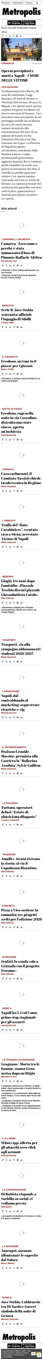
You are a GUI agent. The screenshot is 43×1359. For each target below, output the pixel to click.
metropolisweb (8, 435)
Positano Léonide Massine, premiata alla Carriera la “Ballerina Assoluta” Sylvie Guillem (20, 758)
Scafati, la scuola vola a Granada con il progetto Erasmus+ (20, 966)
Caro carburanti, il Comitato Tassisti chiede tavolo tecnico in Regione (21, 478)
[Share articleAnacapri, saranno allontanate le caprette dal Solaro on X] (6, 1268)
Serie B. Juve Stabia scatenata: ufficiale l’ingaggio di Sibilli (17, 314)
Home (4, 28)
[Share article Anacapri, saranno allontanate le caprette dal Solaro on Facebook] (3, 1268)
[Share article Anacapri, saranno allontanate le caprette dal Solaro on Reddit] (21, 1268)
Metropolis (6, 1207)
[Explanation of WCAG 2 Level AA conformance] (36, 1355)
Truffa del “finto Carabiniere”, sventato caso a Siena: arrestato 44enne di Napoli (19, 531)
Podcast (32, 28)
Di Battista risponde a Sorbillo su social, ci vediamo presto (18, 1198)
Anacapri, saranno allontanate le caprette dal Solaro (19, 1255)
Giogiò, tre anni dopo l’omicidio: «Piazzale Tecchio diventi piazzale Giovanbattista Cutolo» (20, 587)
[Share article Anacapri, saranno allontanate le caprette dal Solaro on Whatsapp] (18, 1268)
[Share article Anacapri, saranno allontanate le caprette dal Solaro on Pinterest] (14, 1268)
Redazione (6, 3)
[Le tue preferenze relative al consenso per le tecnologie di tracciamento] (39, 1355)
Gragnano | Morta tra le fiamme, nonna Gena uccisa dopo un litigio (20, 1068)
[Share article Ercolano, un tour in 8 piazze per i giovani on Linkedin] (10, 374)
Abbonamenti (18, 3)
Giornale (29, 3)
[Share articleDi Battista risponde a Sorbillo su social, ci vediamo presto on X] (6, 1211)
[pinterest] (13, 36)
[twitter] (6, 36)
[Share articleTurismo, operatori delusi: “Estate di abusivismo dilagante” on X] (6, 825)
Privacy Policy (18, 1355)
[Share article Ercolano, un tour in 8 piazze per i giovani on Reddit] (21, 374)
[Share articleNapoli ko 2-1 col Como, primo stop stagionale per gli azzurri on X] (6, 1030)
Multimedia (22, 28)
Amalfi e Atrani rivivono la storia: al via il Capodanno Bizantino (20, 863)
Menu (4, 32)
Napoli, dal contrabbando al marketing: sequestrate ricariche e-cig (20, 702)
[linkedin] (9, 36)
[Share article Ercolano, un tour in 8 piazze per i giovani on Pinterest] (14, 374)
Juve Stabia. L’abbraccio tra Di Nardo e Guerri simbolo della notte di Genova (20, 1308)
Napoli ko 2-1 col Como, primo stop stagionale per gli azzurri (19, 1017)
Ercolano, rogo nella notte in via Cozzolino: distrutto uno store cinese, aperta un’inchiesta (19, 422)
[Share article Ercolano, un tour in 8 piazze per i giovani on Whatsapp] (18, 374)
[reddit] (20, 36)
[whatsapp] (17, 36)
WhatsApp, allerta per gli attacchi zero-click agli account (19, 1147)
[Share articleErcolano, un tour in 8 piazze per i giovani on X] (6, 374)
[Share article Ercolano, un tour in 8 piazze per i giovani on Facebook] (3, 374)
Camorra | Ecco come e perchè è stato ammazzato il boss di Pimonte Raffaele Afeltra (21, 250)
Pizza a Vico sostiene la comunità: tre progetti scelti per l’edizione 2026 (21, 914)
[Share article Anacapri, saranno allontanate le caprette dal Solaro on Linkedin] (10, 1268)
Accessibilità (7, 1357)
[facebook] (2, 36)
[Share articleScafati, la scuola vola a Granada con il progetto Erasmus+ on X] (6, 979)
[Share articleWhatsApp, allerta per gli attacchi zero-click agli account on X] (6, 1160)
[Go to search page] (37, 3)
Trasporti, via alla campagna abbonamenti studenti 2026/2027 (21, 649)
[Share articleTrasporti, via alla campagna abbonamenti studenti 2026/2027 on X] (6, 662)
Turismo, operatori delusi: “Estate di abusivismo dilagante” (19, 812)
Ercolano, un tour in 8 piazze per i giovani (18, 363)
